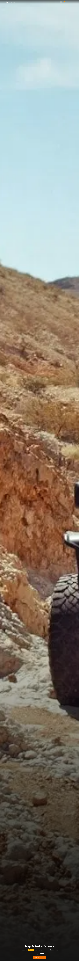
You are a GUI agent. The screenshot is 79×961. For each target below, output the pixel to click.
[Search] (61, 2)
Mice (57, 1)
